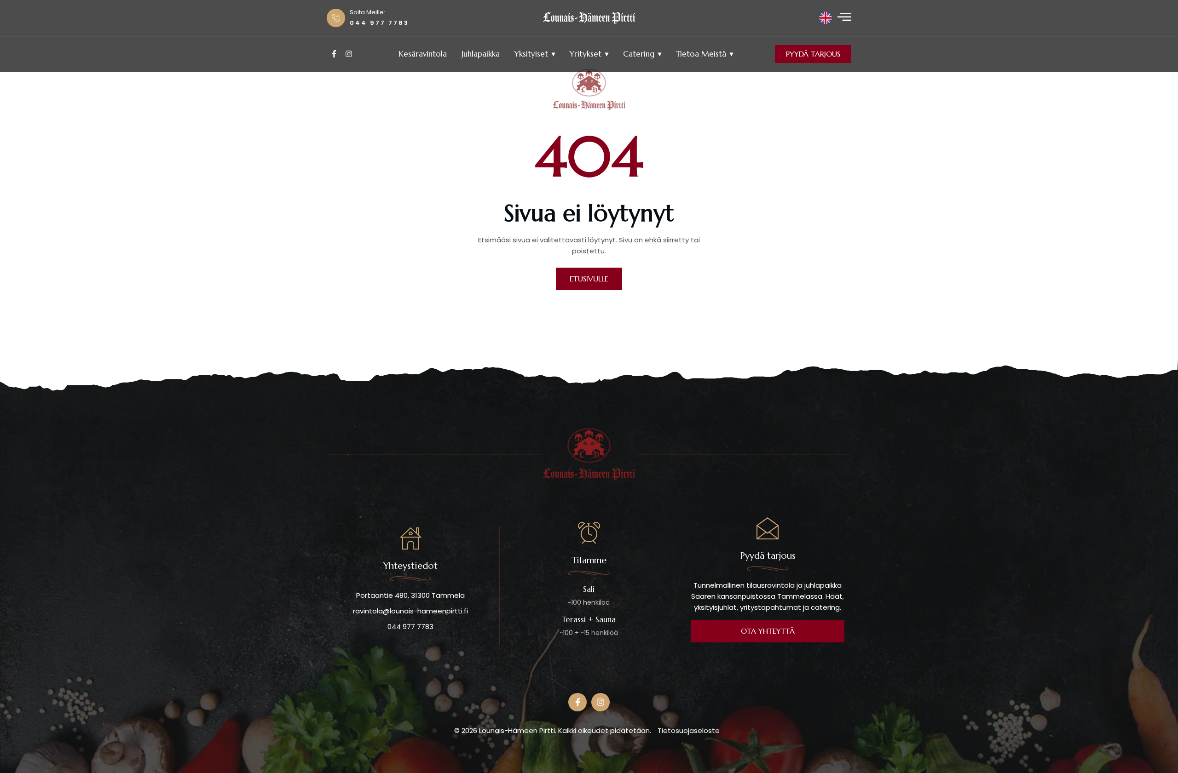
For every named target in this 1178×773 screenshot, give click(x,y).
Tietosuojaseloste (689, 730)
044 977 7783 (410, 626)
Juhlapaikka (481, 54)
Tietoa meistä (701, 54)
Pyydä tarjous (813, 53)
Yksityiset (531, 54)
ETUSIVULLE (589, 278)
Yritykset (585, 54)
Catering (638, 54)
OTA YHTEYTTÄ (768, 631)
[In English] (825, 17)
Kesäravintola (422, 54)
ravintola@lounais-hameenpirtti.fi (410, 611)
